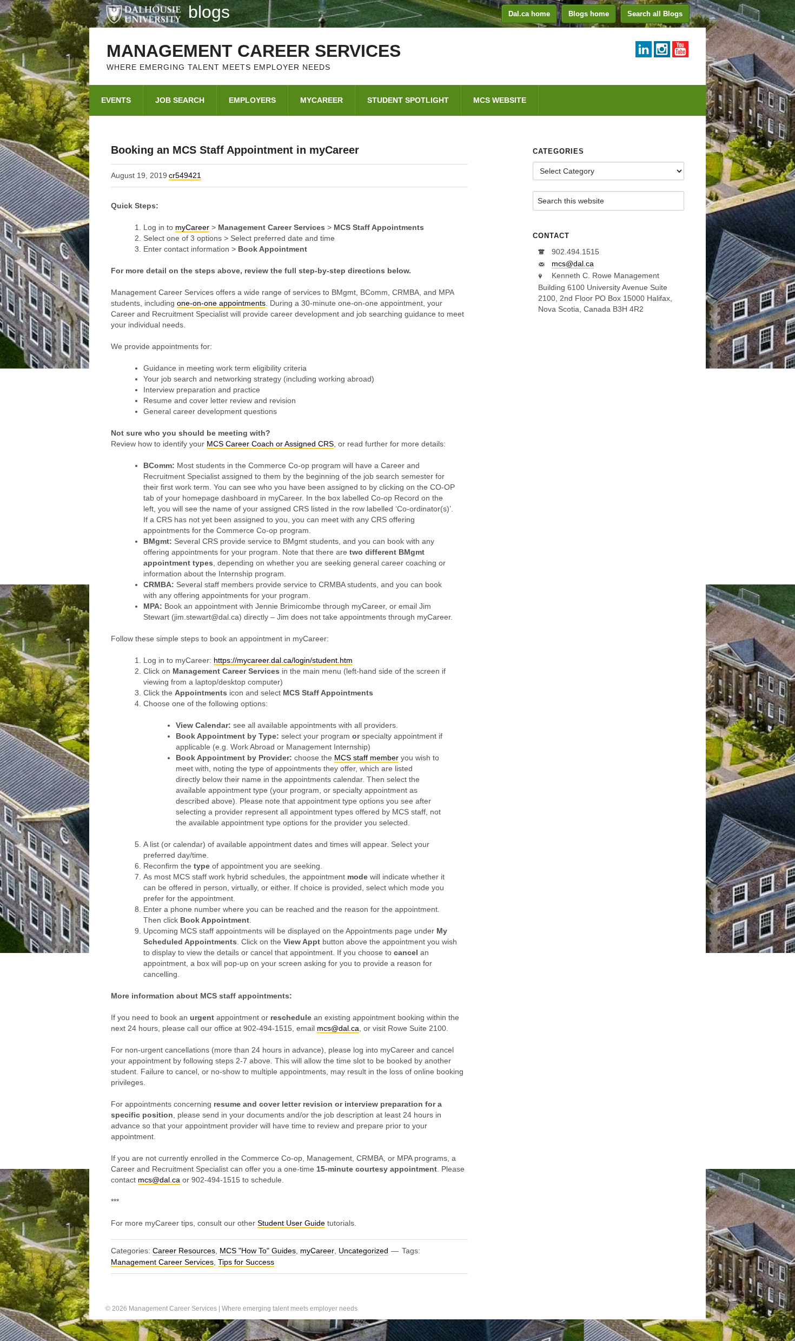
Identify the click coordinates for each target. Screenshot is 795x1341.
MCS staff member (366, 757)
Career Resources (184, 1250)
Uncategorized (363, 1250)
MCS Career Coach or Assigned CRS (270, 443)
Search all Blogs (655, 14)
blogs (209, 11)
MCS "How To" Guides (258, 1250)
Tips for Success (246, 1262)
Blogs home (588, 14)
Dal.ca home (529, 14)
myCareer (192, 227)
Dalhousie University (143, 13)
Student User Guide (291, 1223)
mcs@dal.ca (338, 1028)
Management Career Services (254, 51)
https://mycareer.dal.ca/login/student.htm (283, 660)
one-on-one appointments (221, 303)
